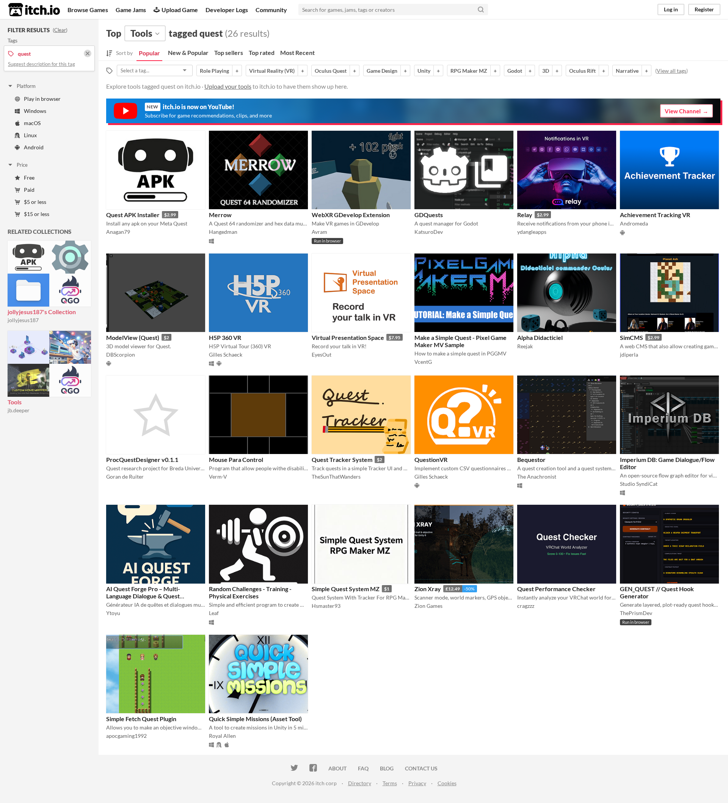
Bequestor (531, 459)
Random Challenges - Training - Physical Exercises (250, 592)
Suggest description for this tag (41, 64)
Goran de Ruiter (125, 476)
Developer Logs (227, 9)
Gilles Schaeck (225, 354)
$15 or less (36, 214)
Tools (15, 401)
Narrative (627, 70)
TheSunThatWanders (336, 476)
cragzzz (525, 606)
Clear (60, 30)
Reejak (525, 346)
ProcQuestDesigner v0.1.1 (142, 459)
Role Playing (214, 70)
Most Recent (297, 52)
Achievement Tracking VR (655, 214)
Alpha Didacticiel (540, 337)
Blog (387, 768)
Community (271, 9)
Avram (319, 232)
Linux (30, 135)
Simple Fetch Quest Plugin (141, 718)
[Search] (481, 9)
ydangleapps (531, 232)
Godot (514, 70)
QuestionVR (430, 459)
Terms (390, 783)
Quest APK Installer (133, 214)
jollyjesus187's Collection (42, 311)
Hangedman (223, 232)
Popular (149, 52)
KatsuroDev (428, 232)
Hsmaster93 (326, 606)
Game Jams (131, 9)
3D (545, 70)
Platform (26, 86)
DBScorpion (120, 354)
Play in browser (42, 98)
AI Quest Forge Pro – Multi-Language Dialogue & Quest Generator (143, 596)
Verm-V (218, 476)
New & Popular (188, 52)
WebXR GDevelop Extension (351, 214)
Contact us (421, 768)
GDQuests (428, 214)
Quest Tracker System (342, 459)
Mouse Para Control (236, 459)
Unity (423, 70)
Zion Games (428, 606)
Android (34, 147)
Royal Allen (222, 736)
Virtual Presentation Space (348, 337)
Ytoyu (113, 613)
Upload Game (180, 9)
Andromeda (634, 223)
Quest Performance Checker (556, 588)
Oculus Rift (582, 70)
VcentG (423, 361)
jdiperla (629, 354)
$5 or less (35, 202)
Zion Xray (427, 588)
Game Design (382, 70)
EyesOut (321, 354)
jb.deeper (19, 410)
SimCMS (631, 337)
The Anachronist (536, 476)
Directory (359, 783)
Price (22, 165)
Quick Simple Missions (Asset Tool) (255, 718)
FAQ (363, 768)
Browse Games (87, 9)
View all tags (671, 70)
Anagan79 (118, 232)
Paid (29, 189)
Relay (524, 214)
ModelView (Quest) (132, 337)
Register (704, 9)
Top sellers (228, 52)
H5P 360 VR (225, 337)
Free (29, 177)
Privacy (417, 783)
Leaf (214, 613)
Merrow (220, 214)
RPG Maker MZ (468, 70)
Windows (35, 111)
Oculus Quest (331, 70)
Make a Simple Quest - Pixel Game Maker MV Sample (460, 341)
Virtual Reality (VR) (272, 70)
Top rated (262, 52)
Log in (671, 9)
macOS (32, 123)
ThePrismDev (636, 613)
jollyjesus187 (23, 320)
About (337, 768)
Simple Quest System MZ (346, 588)
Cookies (447, 783)
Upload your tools (227, 86)
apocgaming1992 (126, 736)
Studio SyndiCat (638, 484)
